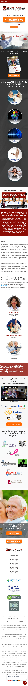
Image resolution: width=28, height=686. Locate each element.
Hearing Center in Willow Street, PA (14, 568)
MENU (5, 1)
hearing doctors (21, 646)
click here (10, 285)
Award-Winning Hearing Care (14, 336)
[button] (1, 40)
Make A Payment (14, 27)
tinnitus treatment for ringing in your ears (17, 636)
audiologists (14, 646)
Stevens (21, 621)
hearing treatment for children (15, 629)
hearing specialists (6, 648)
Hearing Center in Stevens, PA (14, 572)
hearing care (21, 250)
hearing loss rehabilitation (6, 266)
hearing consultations (16, 640)
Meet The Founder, (14, 314)
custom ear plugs (14, 638)
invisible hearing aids (5, 638)
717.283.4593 (14, 25)
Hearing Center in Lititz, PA (14, 564)
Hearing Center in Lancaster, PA (14, 560)
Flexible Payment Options (14, 357)
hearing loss (21, 268)
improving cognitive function (15, 634)
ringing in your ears (5, 269)
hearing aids (21, 265)
